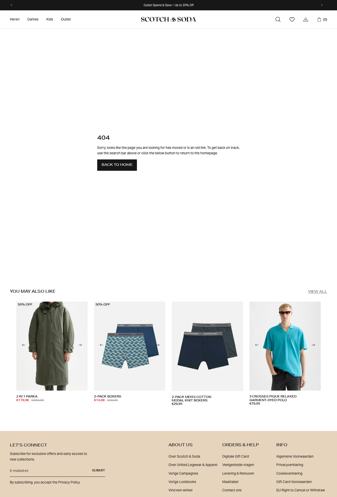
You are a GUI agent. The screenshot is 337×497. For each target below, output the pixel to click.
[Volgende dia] (80, 346)
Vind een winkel (180, 490)
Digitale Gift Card (235, 456)
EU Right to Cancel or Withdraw (300, 490)
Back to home (117, 165)
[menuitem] (14, 19)
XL (64, 411)
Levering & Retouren (238, 473)
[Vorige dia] (23, 346)
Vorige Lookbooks (182, 482)
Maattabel (230, 482)
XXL (229, 413)
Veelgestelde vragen (238, 465)
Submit (98, 470)
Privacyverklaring (289, 465)
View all (317, 292)
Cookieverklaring (289, 473)
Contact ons (232, 490)
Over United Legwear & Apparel (192, 465)
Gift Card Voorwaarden (294, 482)
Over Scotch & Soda (184, 456)
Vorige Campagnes (183, 473)
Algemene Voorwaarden (295, 456)
